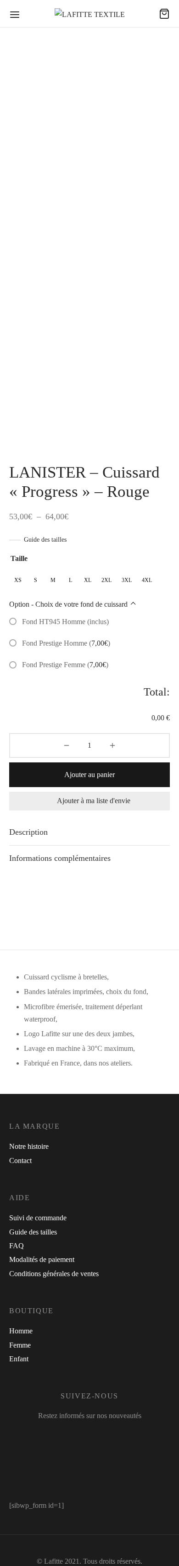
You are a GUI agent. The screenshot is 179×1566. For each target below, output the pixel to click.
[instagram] (82, 1435)
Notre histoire (29, 1146)
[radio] (18, 580)
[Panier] (164, 13)
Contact (20, 1160)
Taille (19, 558)
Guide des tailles (45, 539)
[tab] (89, 832)
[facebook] (59, 1435)
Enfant (18, 1359)
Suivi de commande (38, 1218)
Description (28, 832)
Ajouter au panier (89, 774)
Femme (20, 1345)
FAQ (16, 1246)
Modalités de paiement (41, 1259)
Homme (21, 1331)
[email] (123, 1435)
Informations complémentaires (60, 858)
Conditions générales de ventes (54, 1274)
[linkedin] (106, 1435)
